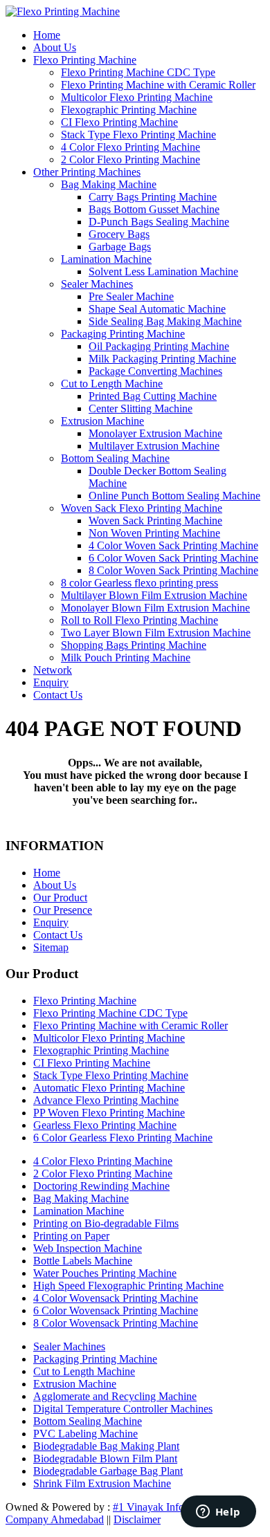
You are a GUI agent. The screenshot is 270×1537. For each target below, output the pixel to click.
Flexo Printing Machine (84, 60)
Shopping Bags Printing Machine (133, 645)
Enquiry (51, 682)
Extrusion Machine (102, 421)
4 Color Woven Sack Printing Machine (173, 545)
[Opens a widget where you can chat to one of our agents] (218, 1512)
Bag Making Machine (108, 184)
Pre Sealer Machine (131, 296)
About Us (54, 47)
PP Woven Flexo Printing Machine (109, 1113)
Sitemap (51, 947)
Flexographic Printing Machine (129, 110)
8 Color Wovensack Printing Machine (115, 1323)
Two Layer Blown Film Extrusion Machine (156, 632)
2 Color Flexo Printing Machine (130, 159)
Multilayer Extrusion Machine (154, 446)
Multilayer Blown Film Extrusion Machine (154, 595)
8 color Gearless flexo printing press (139, 583)
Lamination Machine (106, 259)
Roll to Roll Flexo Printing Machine (139, 620)
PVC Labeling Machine (85, 1433)
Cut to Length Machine (112, 383)
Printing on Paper (71, 1236)
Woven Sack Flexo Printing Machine (141, 508)
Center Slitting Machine (140, 408)
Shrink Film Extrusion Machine (102, 1483)
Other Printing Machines (87, 172)
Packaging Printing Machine (123, 334)
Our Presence (62, 910)
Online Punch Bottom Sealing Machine (174, 495)
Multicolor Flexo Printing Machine (137, 97)
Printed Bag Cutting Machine (153, 396)
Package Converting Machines (155, 371)
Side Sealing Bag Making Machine (165, 321)
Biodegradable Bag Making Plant (106, 1446)
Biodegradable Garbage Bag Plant (108, 1471)
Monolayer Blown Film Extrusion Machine (155, 608)
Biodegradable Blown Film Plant (105, 1458)
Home (46, 35)
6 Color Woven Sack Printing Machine (173, 558)
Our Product (60, 897)
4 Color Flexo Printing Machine (130, 147)
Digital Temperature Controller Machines (123, 1409)
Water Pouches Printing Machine (105, 1273)
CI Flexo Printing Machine (119, 122)
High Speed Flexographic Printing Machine (128, 1285)
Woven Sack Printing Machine (155, 520)
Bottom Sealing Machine (115, 458)
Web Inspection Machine (87, 1248)
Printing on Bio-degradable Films (106, 1223)
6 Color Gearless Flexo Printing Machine (123, 1137)
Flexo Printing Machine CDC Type (138, 72)
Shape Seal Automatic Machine (157, 309)
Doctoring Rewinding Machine (101, 1186)
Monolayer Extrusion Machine (155, 433)
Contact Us (57, 695)
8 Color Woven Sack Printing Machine (173, 570)
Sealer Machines (97, 284)
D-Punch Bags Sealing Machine (159, 222)
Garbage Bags (120, 246)
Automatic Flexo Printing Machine (109, 1088)
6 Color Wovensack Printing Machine (115, 1310)
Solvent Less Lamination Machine (163, 271)
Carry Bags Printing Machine (153, 197)
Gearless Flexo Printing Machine (105, 1125)
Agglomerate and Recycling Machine (115, 1396)
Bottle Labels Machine (82, 1261)
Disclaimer (137, 1519)
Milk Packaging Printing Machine (162, 359)
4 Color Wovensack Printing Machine (115, 1298)
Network (52, 670)
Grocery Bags (119, 234)
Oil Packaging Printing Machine (159, 346)
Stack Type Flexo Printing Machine (138, 134)
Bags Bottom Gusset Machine (154, 209)
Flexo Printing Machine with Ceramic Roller (158, 85)
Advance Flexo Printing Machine (106, 1100)
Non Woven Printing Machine (154, 533)
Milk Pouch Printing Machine (125, 657)
